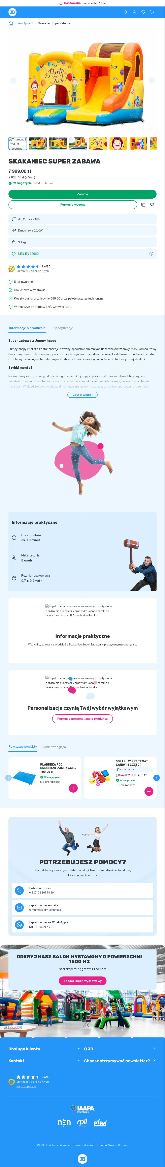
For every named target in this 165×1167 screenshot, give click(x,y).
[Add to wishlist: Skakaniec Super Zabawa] (152, 204)
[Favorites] (143, 12)
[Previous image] (13, 80)
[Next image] (151, 80)
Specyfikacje (63, 328)
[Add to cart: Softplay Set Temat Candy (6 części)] (148, 791)
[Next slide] (156, 778)
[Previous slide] (8, 778)
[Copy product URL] (143, 204)
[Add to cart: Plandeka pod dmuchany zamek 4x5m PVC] (73, 788)
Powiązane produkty (22, 746)
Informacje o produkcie (27, 328)
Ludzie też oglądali (54, 747)
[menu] (22, 12)
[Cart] (152, 12)
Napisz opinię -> (26, 1086)
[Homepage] (12, 12)
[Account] (134, 12)
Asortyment (25, 23)
